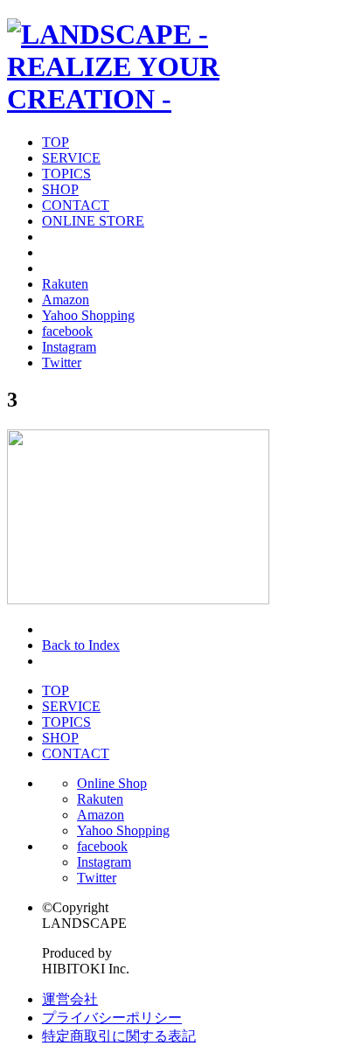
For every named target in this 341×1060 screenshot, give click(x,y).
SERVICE (71, 157)
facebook (67, 331)
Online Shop (112, 783)
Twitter (61, 362)
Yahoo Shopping (88, 315)
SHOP (60, 189)
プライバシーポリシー (112, 1017)
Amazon (65, 299)
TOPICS (66, 173)
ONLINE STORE (93, 220)
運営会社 (70, 999)
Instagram (69, 346)
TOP (55, 142)
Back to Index (81, 645)
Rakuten (65, 283)
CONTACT (75, 205)
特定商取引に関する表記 (119, 1036)
